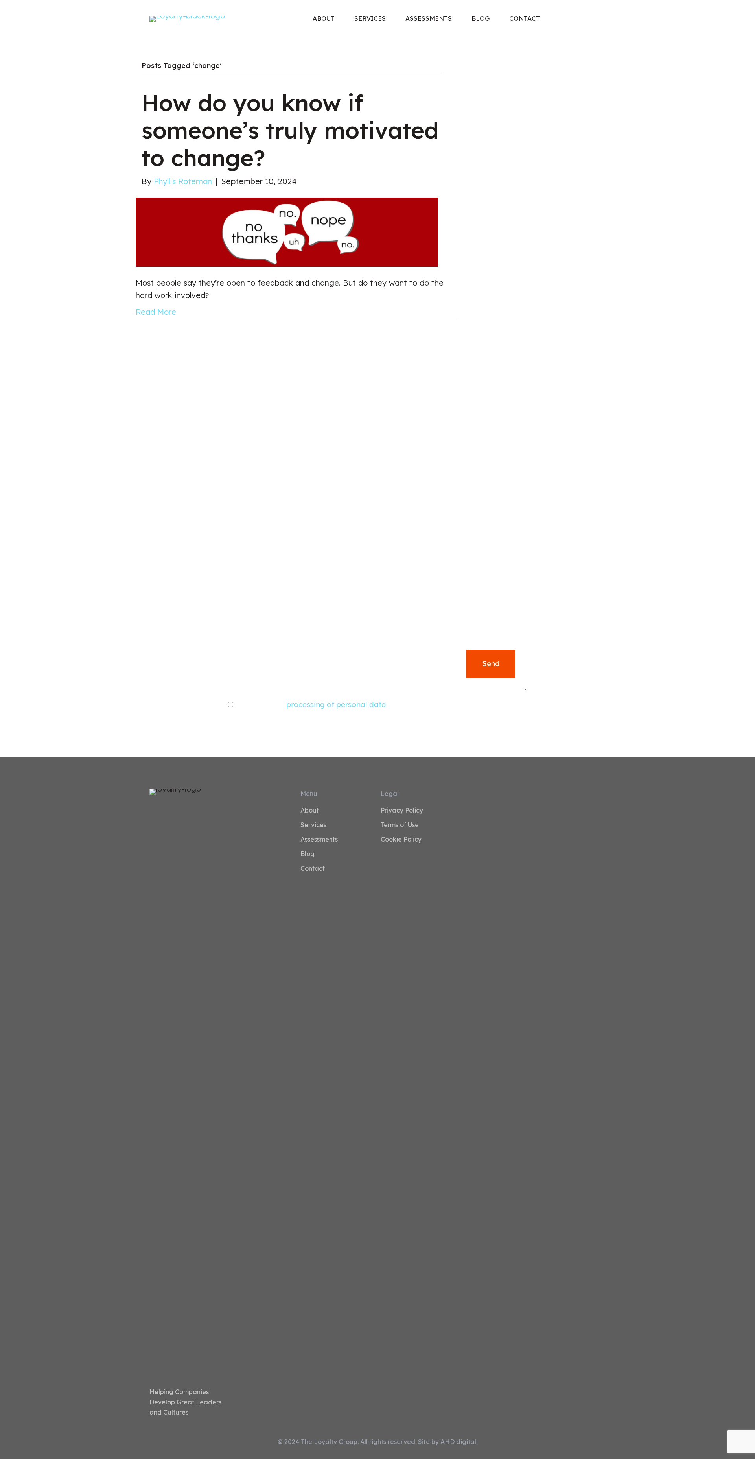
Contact (312, 868)
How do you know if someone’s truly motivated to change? (290, 130)
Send (490, 663)
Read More (156, 312)
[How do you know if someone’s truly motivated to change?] (287, 231)
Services (313, 825)
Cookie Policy (401, 839)
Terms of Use (400, 825)
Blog (307, 854)
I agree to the (311, 704)
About (309, 810)
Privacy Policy (402, 810)
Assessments (319, 839)
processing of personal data (336, 704)
